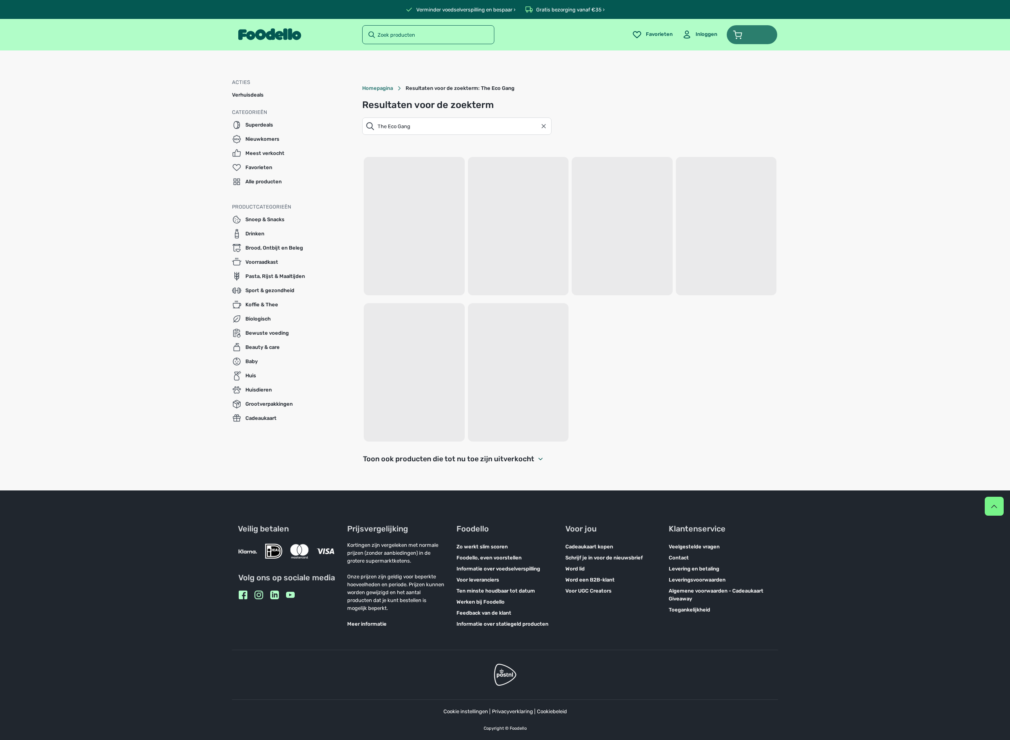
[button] (752, 34)
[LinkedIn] (274, 595)
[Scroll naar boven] (994, 506)
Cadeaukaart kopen (589, 547)
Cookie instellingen (465, 711)
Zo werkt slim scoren (482, 547)
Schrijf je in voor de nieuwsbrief (604, 558)
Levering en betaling (694, 569)
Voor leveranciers (477, 580)
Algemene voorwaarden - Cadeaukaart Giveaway (716, 595)
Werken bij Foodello (480, 602)
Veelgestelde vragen (694, 547)
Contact (679, 558)
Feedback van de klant (483, 613)
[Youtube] (290, 595)
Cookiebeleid (552, 711)
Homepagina (377, 88)
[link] (699, 34)
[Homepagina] (269, 34)
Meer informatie (367, 624)
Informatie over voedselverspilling (498, 569)
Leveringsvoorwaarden (697, 580)
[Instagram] (259, 595)
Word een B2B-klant (590, 580)
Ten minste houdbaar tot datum (495, 591)
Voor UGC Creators (588, 591)
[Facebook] (243, 595)
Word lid (575, 569)
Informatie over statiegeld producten (502, 624)
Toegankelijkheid (689, 610)
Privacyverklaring (512, 711)
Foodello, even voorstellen (489, 558)
